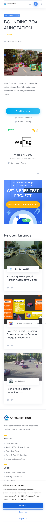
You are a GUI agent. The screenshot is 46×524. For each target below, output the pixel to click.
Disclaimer (10, 480)
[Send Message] (38, 173)
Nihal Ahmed (20, 381)
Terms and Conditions (15, 472)
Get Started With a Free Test (23, 204)
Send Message (23, 111)
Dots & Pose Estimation (16, 455)
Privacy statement (14, 476)
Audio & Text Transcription (17, 447)
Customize (23, 512)
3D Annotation (12, 443)
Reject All (23, 519)
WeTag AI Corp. (23, 154)
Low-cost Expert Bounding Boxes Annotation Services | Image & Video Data (22, 334)
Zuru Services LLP (22, 269)
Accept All (23, 505)
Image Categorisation (15, 459)
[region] (23, 502)
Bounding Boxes (12, 15)
